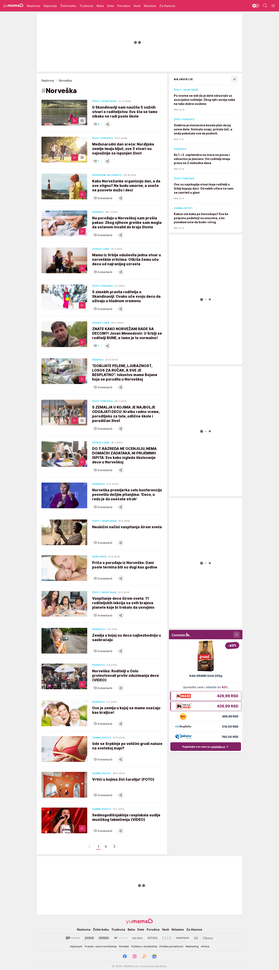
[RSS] (144, 956)
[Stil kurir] (196, 938)
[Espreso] (104, 938)
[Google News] (154, 956)
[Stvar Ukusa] (120, 938)
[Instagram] (135, 956)
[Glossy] (208, 938)
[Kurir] (89, 938)
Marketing (192, 946)
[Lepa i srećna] (137, 938)
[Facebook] (125, 956)
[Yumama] (13, 5)
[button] (96, 124)
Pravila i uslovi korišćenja (101, 946)
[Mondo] (73, 938)
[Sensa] (152, 938)
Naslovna (47, 80)
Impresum (76, 946)
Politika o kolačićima (144, 946)
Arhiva (205, 946)
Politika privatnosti (171, 946)
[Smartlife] (182, 938)
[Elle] (166, 938)
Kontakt (124, 946)
